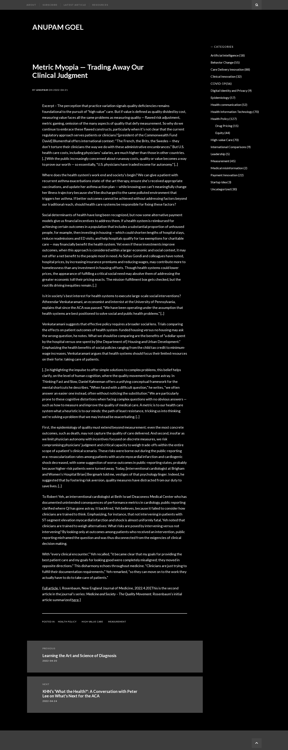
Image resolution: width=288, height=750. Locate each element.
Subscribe (50, 4)
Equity (219, 133)
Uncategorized (221, 189)
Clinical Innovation (223, 76)
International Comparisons (228, 147)
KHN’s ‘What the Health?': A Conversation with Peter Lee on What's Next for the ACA (90, 693)
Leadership (218, 154)
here (75, 600)
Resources (100, 4)
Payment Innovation (224, 175)
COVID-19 (218, 83)
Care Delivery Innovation (227, 69)
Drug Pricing (223, 126)
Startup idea (219, 182)
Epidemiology (220, 97)
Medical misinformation (227, 168)
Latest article (75, 4)
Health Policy (67, 621)
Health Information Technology (232, 111)
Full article (50, 588)
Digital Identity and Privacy (229, 90)
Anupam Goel (57, 27)
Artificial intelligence (225, 55)
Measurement (117, 621)
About (31, 4)
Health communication (226, 104)
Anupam (42, 89)
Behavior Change (222, 62)
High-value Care (92, 621)
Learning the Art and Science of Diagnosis (79, 655)
